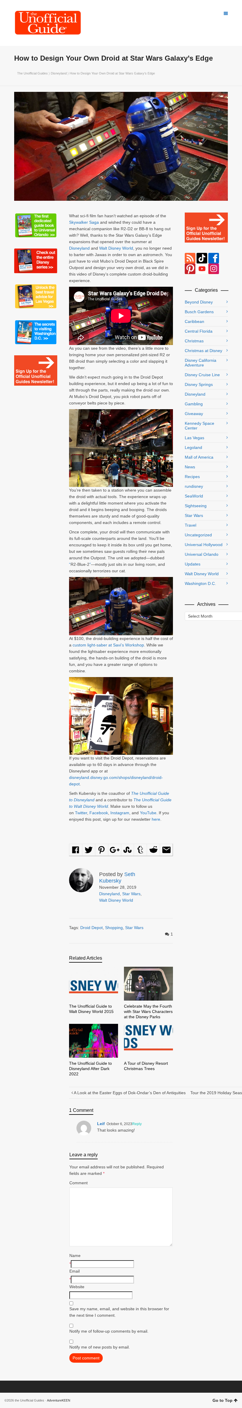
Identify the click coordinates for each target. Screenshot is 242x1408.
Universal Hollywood (204, 544)
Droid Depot (91, 927)
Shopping (114, 927)
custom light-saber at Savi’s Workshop (108, 645)
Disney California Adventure (200, 362)
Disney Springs (199, 384)
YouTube (148, 812)
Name (75, 1255)
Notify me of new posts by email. (99, 1347)
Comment (78, 1182)
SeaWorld (194, 496)
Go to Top (222, 1400)
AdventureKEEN (58, 1400)
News (190, 467)
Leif (101, 1123)
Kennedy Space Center (199, 425)
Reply (137, 1124)
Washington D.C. (200, 583)
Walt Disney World (116, 248)
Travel (190, 525)
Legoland (193, 447)
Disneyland (59, 73)
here (156, 819)
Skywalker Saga (84, 222)
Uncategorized (198, 535)
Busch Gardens (199, 311)
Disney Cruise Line (202, 374)
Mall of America (199, 457)
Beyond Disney (199, 302)
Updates (192, 564)
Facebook (98, 812)
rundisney (194, 486)
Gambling (194, 404)
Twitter (81, 812)
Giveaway (194, 413)
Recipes (192, 476)
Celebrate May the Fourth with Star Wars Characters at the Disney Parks (148, 1011)
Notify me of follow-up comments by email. (108, 1331)
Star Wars (131, 893)
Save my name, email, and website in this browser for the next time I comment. (119, 1312)
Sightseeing (196, 505)
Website (76, 1286)
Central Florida (198, 331)
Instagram (119, 812)
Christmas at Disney (203, 350)
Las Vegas (194, 437)
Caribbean (194, 321)
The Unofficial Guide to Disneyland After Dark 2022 (90, 1068)
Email (74, 1271)
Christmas (194, 341)
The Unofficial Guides (32, 73)
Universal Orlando (201, 554)
